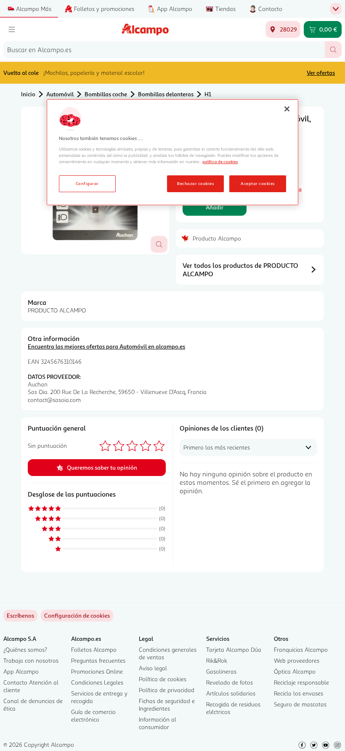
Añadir (214, 207)
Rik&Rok (216, 660)
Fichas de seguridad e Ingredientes (167, 704)
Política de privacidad (166, 689)
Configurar (87, 183)
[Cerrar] (287, 109)
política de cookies (220, 161)
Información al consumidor (157, 723)
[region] (172, 152)
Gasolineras (221, 671)
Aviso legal (153, 668)
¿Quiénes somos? (25, 649)
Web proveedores (296, 660)
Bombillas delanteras (166, 94)
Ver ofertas (321, 72)
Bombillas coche (106, 94)
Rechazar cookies (195, 183)
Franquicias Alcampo (301, 649)
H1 (207, 94)
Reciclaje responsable (301, 682)
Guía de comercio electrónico (93, 715)
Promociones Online (97, 671)
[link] (77, 615)
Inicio (28, 94)
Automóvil (60, 94)
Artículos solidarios (230, 693)
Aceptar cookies (257, 183)
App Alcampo (21, 671)
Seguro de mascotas (300, 704)
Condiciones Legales (97, 682)
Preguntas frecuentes (98, 660)
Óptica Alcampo (295, 671)
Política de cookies (162, 678)
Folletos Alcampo (94, 649)
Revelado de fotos (229, 682)
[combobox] (164, 49)
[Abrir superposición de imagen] (159, 244)
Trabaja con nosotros (30, 660)
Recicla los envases (298, 693)
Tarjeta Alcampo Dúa (233, 649)
